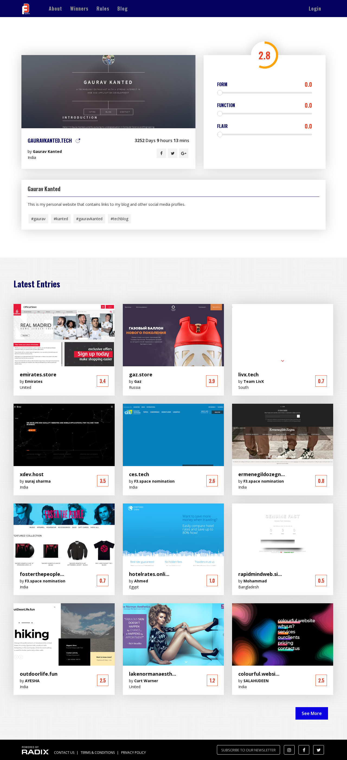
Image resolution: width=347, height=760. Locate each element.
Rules (103, 8)
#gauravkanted (89, 218)
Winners (79, 8)
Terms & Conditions (98, 752)
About (55, 8)
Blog (122, 8)
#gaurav (38, 218)
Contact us (64, 752)
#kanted (61, 218)
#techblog (119, 218)
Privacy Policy (133, 752)
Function (264, 105)
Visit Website (108, 91)
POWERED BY (30, 747)
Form (264, 84)
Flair (264, 126)
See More (312, 713)
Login (315, 8)
